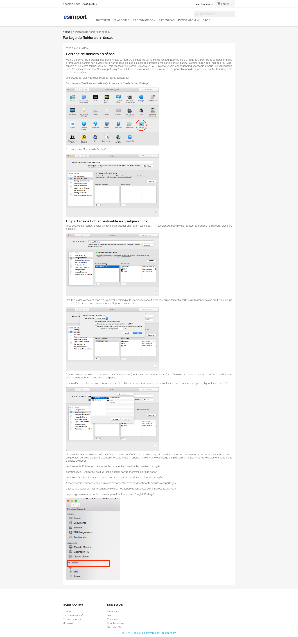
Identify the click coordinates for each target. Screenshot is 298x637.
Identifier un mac (116, 623)
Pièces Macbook (144, 20)
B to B (206, 20)
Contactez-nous (72, 619)
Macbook (112, 619)
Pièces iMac (167, 20)
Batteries (103, 20)
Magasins (68, 623)
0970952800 (89, 4)
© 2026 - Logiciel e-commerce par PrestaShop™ (149, 633)
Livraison (67, 611)
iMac (109, 615)
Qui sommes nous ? (73, 615)
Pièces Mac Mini (188, 20)
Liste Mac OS (114, 627)
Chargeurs (121, 20)
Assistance (113, 611)
